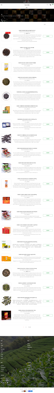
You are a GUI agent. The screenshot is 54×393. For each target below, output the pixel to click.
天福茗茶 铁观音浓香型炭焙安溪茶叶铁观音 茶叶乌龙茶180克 (27, 148)
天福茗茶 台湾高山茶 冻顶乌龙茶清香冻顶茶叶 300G (27, 310)
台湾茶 (2, 354)
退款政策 (25, 389)
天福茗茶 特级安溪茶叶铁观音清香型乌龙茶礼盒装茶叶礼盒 (27, 297)
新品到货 (28, 345)
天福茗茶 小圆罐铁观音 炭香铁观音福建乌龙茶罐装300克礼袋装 (27, 106)
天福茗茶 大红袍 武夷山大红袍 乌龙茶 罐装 (27, 47)
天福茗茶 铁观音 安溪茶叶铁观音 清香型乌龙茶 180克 (27, 162)
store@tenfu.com (4, 378)
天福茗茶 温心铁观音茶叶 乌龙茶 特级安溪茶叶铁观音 (27, 283)
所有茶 (2, 358)
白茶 (1, 352)
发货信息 (2, 365)
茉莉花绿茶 (2, 349)
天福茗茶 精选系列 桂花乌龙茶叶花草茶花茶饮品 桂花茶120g (27, 241)
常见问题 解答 (3, 367)
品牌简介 (28, 365)
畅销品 (28, 343)
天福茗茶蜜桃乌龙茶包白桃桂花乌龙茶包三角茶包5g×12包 (27, 119)
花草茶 (2, 356)
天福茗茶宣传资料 (30, 369)
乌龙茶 (2, 345)
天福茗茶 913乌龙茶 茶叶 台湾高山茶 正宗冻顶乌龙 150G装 (27, 268)
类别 (26, 7)
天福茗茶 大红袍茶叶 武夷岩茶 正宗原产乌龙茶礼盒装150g (27, 194)
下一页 (29, 327)
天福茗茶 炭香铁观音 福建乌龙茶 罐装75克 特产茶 (27, 30)
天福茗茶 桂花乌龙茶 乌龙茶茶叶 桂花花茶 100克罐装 (27, 62)
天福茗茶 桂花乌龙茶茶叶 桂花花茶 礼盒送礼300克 (27, 254)
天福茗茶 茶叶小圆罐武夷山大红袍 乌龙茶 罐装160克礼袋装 (27, 135)
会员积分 (28, 371)
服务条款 (33, 389)
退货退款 (2, 369)
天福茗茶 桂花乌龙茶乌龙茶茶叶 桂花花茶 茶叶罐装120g (27, 77)
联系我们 (2, 371)
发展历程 (28, 367)
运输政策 (29, 389)
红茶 (1, 347)
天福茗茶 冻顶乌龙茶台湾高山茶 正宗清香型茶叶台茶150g (27, 178)
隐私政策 (21, 389)
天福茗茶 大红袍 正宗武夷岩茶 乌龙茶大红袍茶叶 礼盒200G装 (27, 224)
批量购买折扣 (29, 347)
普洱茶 (2, 351)
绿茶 (1, 343)
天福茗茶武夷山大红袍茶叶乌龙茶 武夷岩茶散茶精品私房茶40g (27, 92)
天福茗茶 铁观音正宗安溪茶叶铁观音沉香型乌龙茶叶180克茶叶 (27, 211)
